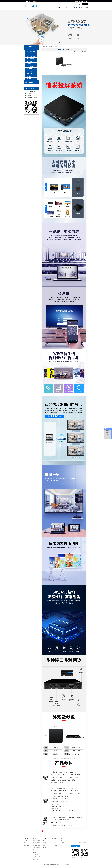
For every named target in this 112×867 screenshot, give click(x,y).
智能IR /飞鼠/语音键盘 (31, 56)
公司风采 (25, 843)
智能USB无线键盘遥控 (31, 51)
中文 (79, 4)
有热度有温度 (54, 845)
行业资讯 (53, 843)
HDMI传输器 (29, 76)
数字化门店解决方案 (30, 73)
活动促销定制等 (30, 71)
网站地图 (81, 1)
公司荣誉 (25, 842)
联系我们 (85, 1)
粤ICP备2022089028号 (66, 864)
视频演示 (44, 840)
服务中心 (73, 7)
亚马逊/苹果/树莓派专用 (31, 58)
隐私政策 (44, 845)
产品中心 (67, 7)
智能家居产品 (29, 68)
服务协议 (44, 843)
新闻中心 (80, 7)
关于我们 (25, 840)
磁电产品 (44, 847)
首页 (46, 46)
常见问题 (44, 842)
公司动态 (53, 840)
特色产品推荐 (29, 78)
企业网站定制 (60, 864)
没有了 (44, 830)
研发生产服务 (26, 845)
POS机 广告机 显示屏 (31, 66)
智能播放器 (29, 63)
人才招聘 (63, 840)
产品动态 (53, 842)
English (85, 4)
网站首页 (53, 7)
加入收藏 (76, 1)
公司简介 (60, 7)
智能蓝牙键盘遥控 (30, 53)
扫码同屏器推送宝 (30, 61)
